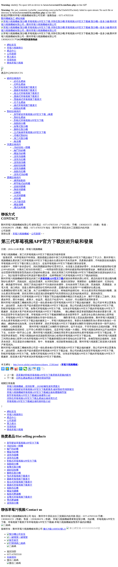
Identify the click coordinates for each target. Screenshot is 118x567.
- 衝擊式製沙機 (20, 126)
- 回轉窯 (17, 192)
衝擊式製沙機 (14, 467)
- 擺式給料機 (19, 207)
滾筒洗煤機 (12, 455)
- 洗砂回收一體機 (21, 147)
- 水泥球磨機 (19, 195)
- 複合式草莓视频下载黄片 (26, 93)
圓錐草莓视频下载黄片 (18, 479)
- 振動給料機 (19, 108)
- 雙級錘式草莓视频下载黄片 (27, 99)
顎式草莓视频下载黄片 (18, 476)
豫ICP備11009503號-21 (54, 529)
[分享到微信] (25, 368)
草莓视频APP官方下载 (51, 278)
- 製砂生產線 (19, 117)
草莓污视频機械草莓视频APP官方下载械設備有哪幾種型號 (36, 392)
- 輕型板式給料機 (21, 183)
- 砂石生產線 (19, 81)
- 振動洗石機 (19, 171)
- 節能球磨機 (19, 186)
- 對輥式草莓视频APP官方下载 (28, 120)
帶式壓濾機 (12, 500)
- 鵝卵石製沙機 (20, 129)
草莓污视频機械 (21, 233)
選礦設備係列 (14, 177)
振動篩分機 (12, 464)
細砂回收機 (12, 470)
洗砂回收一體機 (15, 446)
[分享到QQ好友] (12, 368)
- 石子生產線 (19, 102)
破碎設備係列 (14, 78)
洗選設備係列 (14, 144)
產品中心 (11, 51)
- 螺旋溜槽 (18, 204)
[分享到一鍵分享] (38, 368)
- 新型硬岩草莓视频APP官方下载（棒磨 (33, 114)
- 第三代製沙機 (20, 138)
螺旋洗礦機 (12, 491)
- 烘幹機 (17, 198)
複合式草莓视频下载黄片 (19, 482)
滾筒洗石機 (12, 458)
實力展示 (11, 57)
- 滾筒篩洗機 (19, 162)
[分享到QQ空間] (7, 368)
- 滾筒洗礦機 (19, 168)
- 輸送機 (17, 141)
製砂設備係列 (14, 111)
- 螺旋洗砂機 (19, 153)
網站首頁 (11, 45)
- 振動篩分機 (19, 123)
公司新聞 (11, 54)
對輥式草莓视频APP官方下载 (22, 461)
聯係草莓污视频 (15, 63)
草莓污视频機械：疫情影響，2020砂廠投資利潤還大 (33, 386)
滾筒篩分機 (12, 503)
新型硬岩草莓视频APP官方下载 (23, 443)
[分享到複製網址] (43, 368)
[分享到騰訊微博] (21, 368)
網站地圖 (20, 18)
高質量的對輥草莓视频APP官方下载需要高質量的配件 (43, 375)
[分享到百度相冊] (34, 368)
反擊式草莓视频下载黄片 (19, 497)
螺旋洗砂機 (12, 452)
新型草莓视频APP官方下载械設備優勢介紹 (28, 395)
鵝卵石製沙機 (14, 473)
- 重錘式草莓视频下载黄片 (26, 96)
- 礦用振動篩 (19, 180)
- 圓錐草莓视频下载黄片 (25, 90)
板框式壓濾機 (14, 494)
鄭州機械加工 (8, 18)
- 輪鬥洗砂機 (19, 150)
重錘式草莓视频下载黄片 (19, 485)
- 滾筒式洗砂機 (20, 174)
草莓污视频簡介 (15, 48)
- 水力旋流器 (19, 201)
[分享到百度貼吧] (30, 368)
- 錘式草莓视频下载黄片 (25, 105)
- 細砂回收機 (19, 165)
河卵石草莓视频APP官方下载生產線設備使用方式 (32, 398)
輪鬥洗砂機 (12, 449)
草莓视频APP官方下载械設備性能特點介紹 (28, 401)
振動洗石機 (12, 488)
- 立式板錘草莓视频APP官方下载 (29, 132)
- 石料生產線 (19, 84)
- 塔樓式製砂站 (20, 135)
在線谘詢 (11, 557)
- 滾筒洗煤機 (19, 156)
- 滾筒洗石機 (19, 159)
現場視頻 (11, 60)
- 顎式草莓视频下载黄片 (25, 87)
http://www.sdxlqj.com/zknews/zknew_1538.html (35, 364)
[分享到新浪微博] (16, 368)
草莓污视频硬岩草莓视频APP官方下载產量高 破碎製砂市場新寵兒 (40, 389)
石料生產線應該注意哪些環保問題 (33, 378)
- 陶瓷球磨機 (19, 189)
